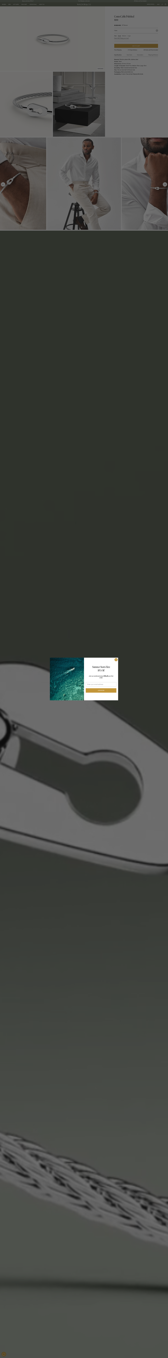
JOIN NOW (101, 690)
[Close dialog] (116, 659)
